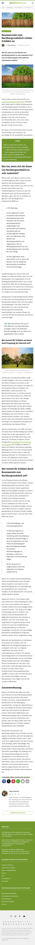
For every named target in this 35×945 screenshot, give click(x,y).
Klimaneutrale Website (8, 901)
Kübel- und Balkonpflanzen (9, 870)
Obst (3, 876)
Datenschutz (5, 940)
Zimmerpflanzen (6, 878)
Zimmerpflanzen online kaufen (10, 896)
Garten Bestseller (6, 899)
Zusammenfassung (9, 159)
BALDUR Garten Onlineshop (9, 893)
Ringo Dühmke (12, 45)
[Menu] (3, 3)
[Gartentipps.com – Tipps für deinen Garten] (17, 3)
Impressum (26, 938)
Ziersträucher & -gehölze (8, 867)
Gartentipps (5, 881)
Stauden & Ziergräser (7, 865)
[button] (4, 781)
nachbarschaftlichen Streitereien (13, 102)
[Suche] (32, 3)
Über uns (4, 904)
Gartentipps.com (13, 938)
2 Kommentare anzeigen (17, 812)
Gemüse (4, 873)
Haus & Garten (6, 31)
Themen (20, 938)
